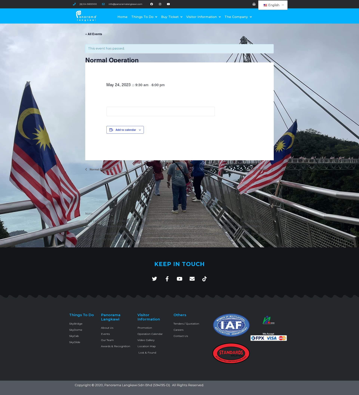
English (273, 5)
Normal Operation (101, 169)
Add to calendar (126, 130)
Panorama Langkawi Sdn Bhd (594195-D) (137, 385)
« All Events (93, 34)
